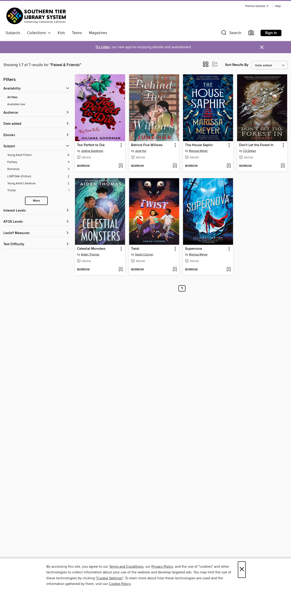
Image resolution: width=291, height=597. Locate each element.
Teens (77, 32)
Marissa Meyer (198, 151)
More (36, 201)
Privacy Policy (162, 566)
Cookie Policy (119, 584)
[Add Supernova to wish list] (228, 270)
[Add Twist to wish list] (175, 270)
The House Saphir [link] (199, 145)
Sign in (271, 32)
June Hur (140, 151)
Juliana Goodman (92, 151)
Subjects (13, 32)
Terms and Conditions (126, 566)
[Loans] (251, 33)
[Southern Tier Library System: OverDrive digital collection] (37, 15)
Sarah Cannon (144, 254)
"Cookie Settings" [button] (109, 578)
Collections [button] (37, 32)
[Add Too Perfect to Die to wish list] (120, 166)
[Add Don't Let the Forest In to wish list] (283, 166)
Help (278, 6)
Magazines (98, 32)
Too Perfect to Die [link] (91, 145)
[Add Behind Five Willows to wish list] (175, 166)
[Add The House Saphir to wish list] (228, 166)
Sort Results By (236, 65)
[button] (257, 6)
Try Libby (102, 47)
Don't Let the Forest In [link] (256, 145)
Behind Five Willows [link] (147, 145)
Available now (16, 104)
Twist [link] (135, 249)
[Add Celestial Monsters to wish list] (120, 270)
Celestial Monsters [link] (91, 249)
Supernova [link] (193, 249)
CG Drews (249, 151)
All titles (12, 97)
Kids (61, 32)
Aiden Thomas (90, 254)
